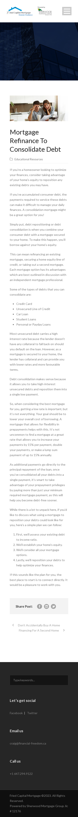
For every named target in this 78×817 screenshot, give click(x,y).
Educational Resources (29, 159)
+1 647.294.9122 (21, 773)
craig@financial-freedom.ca (28, 743)
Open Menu (67, 11)
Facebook (16, 713)
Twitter (32, 713)
